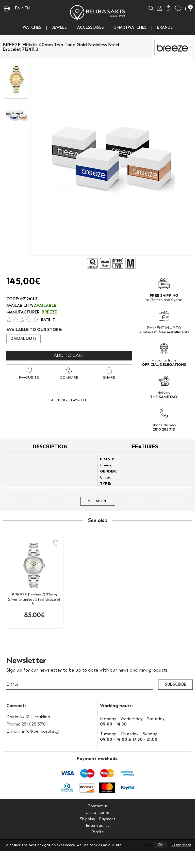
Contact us (98, 806)
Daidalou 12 (23, 339)
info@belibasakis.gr (41, 731)
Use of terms (98, 813)
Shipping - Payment (69, 400)
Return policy (97, 826)
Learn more (181, 845)
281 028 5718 (34, 724)
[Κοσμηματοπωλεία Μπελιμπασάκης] (97, 12)
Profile (97, 832)
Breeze (49, 312)
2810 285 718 (164, 429)
